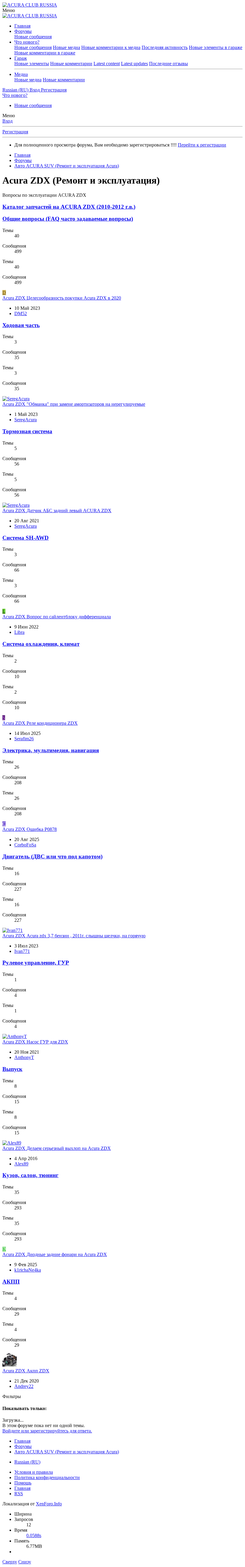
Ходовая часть (21, 325)
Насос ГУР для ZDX (35, 1041)
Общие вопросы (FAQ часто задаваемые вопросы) (67, 219)
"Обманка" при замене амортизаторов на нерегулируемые (73, 404)
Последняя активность (165, 47)
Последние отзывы (168, 63)
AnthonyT (24, 1057)
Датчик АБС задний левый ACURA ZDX (56, 510)
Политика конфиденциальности (47, 1477)
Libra (19, 632)
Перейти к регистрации (202, 144)
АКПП (11, 1281)
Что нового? (26, 42)
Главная (22, 25)
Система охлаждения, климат (40, 644)
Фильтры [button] (11, 1396)
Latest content (107, 63)
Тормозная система (27, 431)
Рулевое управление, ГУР (35, 962)
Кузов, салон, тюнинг (30, 1175)
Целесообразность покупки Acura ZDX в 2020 (61, 297)
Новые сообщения (33, 36)
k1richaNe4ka (27, 1269)
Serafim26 (24, 738)
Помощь (22, 1482)
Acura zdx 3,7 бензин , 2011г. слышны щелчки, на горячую (74, 935)
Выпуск (12, 1069)
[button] (8, 10)
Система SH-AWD (25, 538)
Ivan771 (22, 951)
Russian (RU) (27, 1461)
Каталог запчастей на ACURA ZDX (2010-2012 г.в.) (68, 207)
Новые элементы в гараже (215, 47)
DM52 (20, 313)
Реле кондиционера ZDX (40, 723)
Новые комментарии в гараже (44, 52)
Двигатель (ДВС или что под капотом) (52, 856)
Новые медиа (66, 47)
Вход (7, 120)
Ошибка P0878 (29, 829)
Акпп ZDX (25, 1370)
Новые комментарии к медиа (110, 47)
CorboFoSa (25, 844)
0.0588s (33, 1535)
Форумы (23, 31)
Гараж (20, 58)
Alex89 (21, 1163)
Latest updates (134, 63)
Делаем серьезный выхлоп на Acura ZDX (56, 1148)
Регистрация (15, 131)
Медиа (21, 74)
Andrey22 (23, 1386)
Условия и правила (33, 1472)
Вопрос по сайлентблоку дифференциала (56, 616)
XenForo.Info (49, 1503)
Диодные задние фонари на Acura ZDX (54, 1254)
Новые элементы (31, 63)
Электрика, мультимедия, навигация (50, 750)
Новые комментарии (71, 63)
